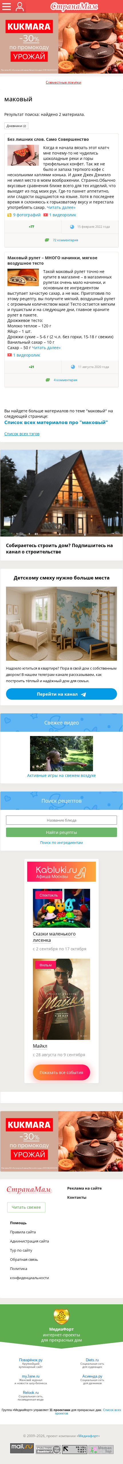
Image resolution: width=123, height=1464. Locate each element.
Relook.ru (31, 1392)
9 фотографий (27, 214)
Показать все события (61, 1072)
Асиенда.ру (92, 1376)
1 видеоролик (62, 214)
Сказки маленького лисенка (54, 937)
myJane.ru (30, 1376)
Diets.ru (92, 1360)
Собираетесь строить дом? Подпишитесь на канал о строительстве (59, 548)
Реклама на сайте (84, 1188)
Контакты (76, 1197)
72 (65, 240)
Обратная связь (24, 1259)
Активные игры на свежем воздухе (61, 775)
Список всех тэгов (21, 433)
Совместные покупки (63, 82)
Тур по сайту (21, 1250)
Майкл (40, 1046)
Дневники (16, 126)
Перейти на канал (57, 694)
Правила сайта (23, 1231)
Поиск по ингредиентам (61, 842)
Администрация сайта (29, 1241)
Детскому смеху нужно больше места (62, 577)
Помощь (18, 1222)
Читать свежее (26, 1207)
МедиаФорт (61, 1329)
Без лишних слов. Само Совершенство (48, 139)
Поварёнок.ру (31, 1360)
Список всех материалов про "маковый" (56, 422)
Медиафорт (88, 1435)
